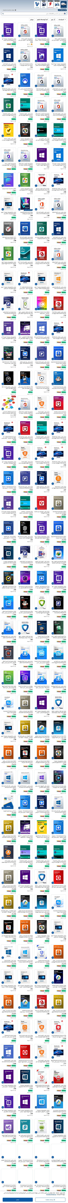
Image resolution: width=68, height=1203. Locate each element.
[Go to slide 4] (57, 707)
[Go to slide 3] (24, 308)
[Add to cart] (52, 35)
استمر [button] (17, 1200)
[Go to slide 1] (9, 408)
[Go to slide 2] (25, 308)
